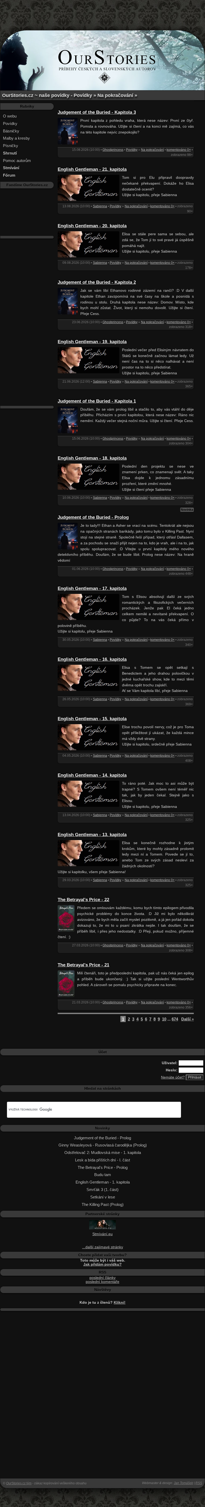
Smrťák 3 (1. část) (102, 1189)
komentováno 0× (179, 149)
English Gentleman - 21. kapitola (92, 169)
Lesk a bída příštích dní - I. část (102, 1160)
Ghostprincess (112, 149)
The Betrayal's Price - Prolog (103, 1167)
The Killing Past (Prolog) (103, 1204)
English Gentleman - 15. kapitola (92, 718)
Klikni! (119, 1303)
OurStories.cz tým (18, 1483)
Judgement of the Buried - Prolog (93, 517)
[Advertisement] (102, 12)
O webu (10, 116)
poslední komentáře (102, 1282)
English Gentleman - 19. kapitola (92, 341)
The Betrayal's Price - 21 (83, 964)
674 (175, 1019)
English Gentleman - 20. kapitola (92, 225)
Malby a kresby (16, 138)
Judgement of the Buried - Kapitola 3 (97, 112)
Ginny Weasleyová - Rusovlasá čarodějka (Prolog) (102, 1145)
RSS (198, 1483)
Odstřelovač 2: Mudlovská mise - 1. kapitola (102, 1152)
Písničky (10, 145)
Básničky (11, 131)
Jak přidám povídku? (102, 1264)
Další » (187, 1019)
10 (164, 1019)
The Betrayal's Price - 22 (83, 899)
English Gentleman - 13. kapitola (92, 834)
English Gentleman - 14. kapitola (92, 775)
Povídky (10, 123)
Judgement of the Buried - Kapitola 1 (97, 401)
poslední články (102, 1278)
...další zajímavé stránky (102, 1247)
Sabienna (100, 206)
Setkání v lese (102, 1197)
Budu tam (102, 1174)
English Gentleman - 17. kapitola (92, 588)
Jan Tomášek (183, 1483)
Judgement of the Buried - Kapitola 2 (97, 282)
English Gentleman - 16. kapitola (92, 659)
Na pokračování (152, 149)
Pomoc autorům (17, 160)
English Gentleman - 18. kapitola (92, 458)
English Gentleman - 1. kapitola (103, 1182)
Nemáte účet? (173, 1077)
